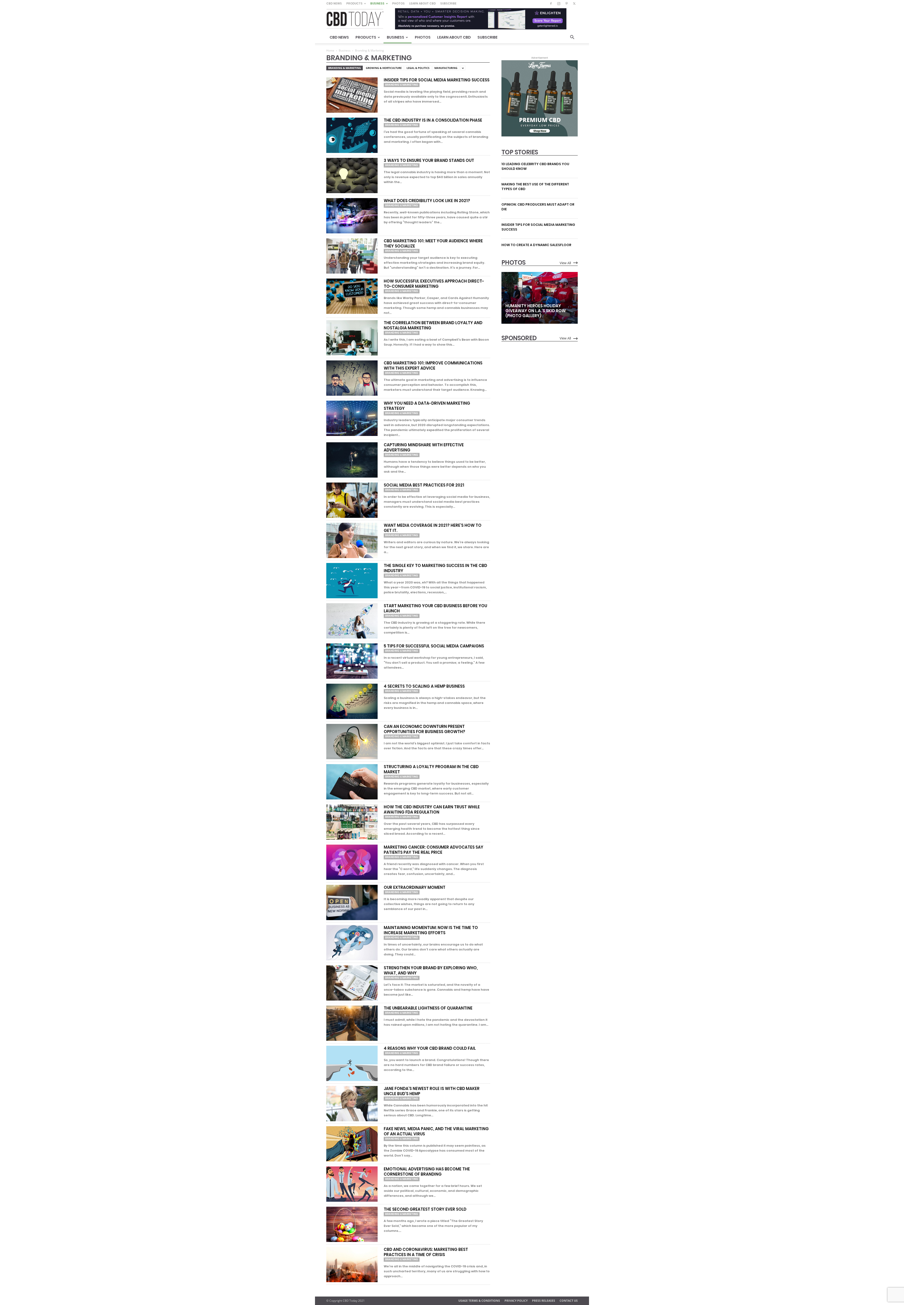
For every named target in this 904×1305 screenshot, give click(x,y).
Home (330, 50)
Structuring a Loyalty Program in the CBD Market (431, 769)
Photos (398, 3)
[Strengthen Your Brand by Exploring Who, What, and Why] (352, 983)
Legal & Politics (418, 68)
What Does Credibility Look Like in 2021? (427, 201)
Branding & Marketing (344, 68)
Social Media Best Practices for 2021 (424, 485)
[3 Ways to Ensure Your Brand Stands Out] (352, 175)
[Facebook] (550, 3)
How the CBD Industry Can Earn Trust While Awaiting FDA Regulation (432, 809)
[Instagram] (558, 3)
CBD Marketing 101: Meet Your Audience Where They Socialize (433, 243)
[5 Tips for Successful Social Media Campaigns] (352, 661)
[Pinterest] (566, 3)
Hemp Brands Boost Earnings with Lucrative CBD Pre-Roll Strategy (533, 392)
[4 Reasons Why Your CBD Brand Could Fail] (352, 1063)
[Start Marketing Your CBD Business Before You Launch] (352, 621)
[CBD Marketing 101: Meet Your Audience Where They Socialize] (352, 256)
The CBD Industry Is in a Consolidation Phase (433, 120)
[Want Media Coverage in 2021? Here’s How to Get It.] (352, 540)
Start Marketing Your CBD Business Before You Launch (435, 608)
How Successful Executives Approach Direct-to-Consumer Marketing (434, 283)
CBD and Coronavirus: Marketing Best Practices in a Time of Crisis (426, 1252)
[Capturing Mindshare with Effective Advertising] (352, 460)
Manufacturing (445, 68)
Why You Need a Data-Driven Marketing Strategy (427, 405)
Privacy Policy (516, 1301)
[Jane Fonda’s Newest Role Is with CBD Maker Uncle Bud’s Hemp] (352, 1103)
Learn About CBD (422, 3)
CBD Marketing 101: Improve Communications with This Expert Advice (433, 365)
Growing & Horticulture (384, 68)
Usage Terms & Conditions (479, 1301)
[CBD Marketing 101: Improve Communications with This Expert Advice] (352, 378)
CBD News (334, 3)
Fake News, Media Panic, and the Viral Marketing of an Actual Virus (436, 1131)
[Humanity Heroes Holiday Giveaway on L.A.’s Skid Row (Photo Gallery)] (539, 298)
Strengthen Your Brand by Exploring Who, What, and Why (431, 970)
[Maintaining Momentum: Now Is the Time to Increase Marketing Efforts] (352, 942)
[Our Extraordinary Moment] (352, 902)
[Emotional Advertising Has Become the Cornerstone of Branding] (352, 1184)
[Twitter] (574, 3)
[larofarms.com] (539, 135)
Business (377, 3)
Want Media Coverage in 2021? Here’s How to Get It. (432, 528)
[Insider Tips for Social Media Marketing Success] (352, 95)
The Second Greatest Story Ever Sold (425, 1209)
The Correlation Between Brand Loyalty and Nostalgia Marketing (433, 325)
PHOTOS (513, 262)
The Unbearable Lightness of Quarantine (428, 1008)
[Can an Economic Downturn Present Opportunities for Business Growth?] (352, 741)
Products (354, 3)
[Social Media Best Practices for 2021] (352, 500)
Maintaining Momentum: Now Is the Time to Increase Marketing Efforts (431, 930)
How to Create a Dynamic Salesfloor (536, 245)
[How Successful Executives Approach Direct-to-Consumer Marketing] (352, 296)
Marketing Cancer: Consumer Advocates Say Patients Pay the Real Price (433, 849)
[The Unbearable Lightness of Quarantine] (352, 1023)
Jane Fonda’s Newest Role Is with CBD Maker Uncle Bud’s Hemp (432, 1091)
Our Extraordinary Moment (414, 887)
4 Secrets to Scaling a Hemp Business (424, 686)
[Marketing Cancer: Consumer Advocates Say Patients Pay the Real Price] (352, 862)
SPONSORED (519, 338)
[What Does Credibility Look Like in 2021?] (352, 215)
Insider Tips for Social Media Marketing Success (436, 80)
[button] (572, 38)
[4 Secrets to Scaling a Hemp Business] (352, 701)
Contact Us (569, 1301)
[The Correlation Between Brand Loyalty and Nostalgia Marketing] (352, 337)
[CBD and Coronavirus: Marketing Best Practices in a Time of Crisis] (352, 1264)
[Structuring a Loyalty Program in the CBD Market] (352, 781)
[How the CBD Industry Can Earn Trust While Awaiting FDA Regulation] (352, 822)
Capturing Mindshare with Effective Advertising (424, 447)
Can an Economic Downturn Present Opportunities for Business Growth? (424, 729)
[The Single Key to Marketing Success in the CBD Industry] (352, 580)
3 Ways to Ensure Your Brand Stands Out (429, 160)
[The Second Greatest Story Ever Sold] (352, 1224)
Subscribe (448, 3)
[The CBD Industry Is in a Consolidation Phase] (352, 135)
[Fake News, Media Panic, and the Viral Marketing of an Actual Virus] (352, 1143)
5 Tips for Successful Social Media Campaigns (434, 646)
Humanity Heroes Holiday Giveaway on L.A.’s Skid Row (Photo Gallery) (535, 311)
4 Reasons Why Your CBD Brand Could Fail (430, 1048)
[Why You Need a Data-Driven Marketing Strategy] (352, 418)
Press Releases (543, 1301)
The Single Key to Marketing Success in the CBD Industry (435, 568)
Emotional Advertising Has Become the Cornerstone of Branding (427, 1171)
